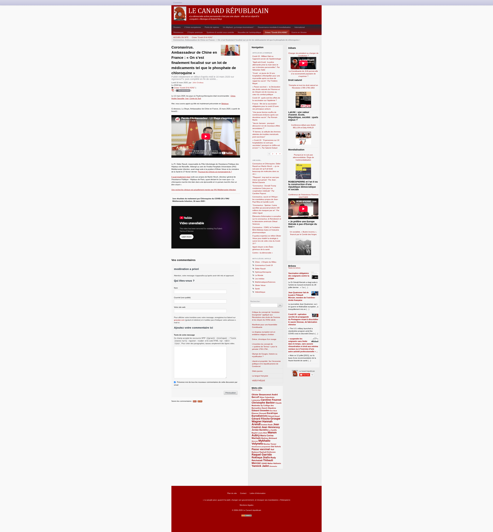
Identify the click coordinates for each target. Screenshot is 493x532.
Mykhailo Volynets (261, 442)
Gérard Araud (274, 416)
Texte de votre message (184, 335)
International (300, 27)
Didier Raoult (260, 269)
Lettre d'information (258, 493)
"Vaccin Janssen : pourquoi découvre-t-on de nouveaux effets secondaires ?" (266, 125)
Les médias (259, 279)
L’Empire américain (195, 32)
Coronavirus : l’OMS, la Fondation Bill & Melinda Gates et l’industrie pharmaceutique (266, 229)
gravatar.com (179, 320)
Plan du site (232, 493)
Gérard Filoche (261, 418)
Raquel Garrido (262, 454)
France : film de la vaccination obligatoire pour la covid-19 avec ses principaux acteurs (265, 106)
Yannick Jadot (260, 465)
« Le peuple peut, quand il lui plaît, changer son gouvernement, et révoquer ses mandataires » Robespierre (246, 500)
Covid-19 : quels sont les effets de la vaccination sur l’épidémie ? (266, 99)
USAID (264, 463)
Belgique (225, 104)
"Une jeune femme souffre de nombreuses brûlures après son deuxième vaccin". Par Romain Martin (265, 116)
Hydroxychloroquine (262, 272)
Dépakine (272, 408)
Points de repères (212, 27)
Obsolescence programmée (261, 446)
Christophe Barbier (263, 402)
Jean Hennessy (270, 427)
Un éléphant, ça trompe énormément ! (238, 27)
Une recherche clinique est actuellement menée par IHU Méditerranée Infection (203, 190)
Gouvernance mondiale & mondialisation (274, 27)
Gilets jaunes (257, 371)
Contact (243, 493)
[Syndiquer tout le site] (246, 515)
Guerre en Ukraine (299, 32)
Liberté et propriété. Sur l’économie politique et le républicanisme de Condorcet (266, 363)
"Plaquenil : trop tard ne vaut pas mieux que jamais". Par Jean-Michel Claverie (265, 179)
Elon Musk (273, 410)
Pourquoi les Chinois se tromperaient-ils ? (215, 172)
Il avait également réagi (180, 177)
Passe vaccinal (261, 449)
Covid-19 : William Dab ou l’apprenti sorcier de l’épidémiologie (266, 57)
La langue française (260, 376)
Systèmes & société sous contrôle (220, 32)
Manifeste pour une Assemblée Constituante (264, 326)
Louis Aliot (262, 433)
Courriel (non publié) (182, 297)
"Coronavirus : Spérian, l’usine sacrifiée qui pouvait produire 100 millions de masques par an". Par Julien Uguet (265, 209)
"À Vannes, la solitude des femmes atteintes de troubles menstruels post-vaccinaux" (266, 134)
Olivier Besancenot (261, 394)
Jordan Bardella (260, 430)
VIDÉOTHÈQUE (258, 381)
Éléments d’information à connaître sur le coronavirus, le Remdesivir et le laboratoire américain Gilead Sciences (266, 220)
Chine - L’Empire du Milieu (265, 262)
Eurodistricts (260, 415)
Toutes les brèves (294, 268)
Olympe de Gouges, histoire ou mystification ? (264, 355)
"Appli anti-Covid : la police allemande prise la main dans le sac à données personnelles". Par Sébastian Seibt (266, 66)
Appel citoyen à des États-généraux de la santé (263, 248)
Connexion (177, 3)
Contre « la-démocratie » (262, 253)
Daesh (264, 408)
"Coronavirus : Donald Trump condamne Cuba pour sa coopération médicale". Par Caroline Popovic (264, 189)
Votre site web (179, 307)
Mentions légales (246, 505)
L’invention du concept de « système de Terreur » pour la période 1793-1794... (264, 346)
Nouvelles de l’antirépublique (249, 32)
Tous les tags (256, 390)
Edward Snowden (260, 410)
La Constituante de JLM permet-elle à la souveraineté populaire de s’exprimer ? (303, 73)
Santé (257, 289)
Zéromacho (273, 466)
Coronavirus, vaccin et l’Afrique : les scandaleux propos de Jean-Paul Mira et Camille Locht (265, 199)
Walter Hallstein (274, 463)
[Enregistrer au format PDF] (173, 90)
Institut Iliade (267, 425)
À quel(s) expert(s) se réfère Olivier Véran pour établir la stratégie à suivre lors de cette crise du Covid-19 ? (266, 240)
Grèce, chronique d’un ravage (264, 339)
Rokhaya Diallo (261, 457)
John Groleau (197, 83)
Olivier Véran (260, 285)
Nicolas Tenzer (269, 444)
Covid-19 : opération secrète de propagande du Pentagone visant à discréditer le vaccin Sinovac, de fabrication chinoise (303, 319)
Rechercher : (255, 301)
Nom (176, 288)
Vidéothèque (259, 292)
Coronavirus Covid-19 (263, 265)
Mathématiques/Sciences (264, 282)
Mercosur (255, 441)
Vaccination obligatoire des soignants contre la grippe (298, 275)
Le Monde (258, 275)
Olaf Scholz (276, 446)
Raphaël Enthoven (267, 452)
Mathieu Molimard (269, 438)
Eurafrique (272, 413)
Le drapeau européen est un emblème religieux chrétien (263, 333)
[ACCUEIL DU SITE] (246, 14)
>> (280, 305)
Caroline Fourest (271, 399)
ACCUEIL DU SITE (180, 37)
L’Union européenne (192, 27)
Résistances (178, 32)
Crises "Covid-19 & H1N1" (276, 32)
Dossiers (177, 27)
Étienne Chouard (259, 413)
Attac (262, 397)
